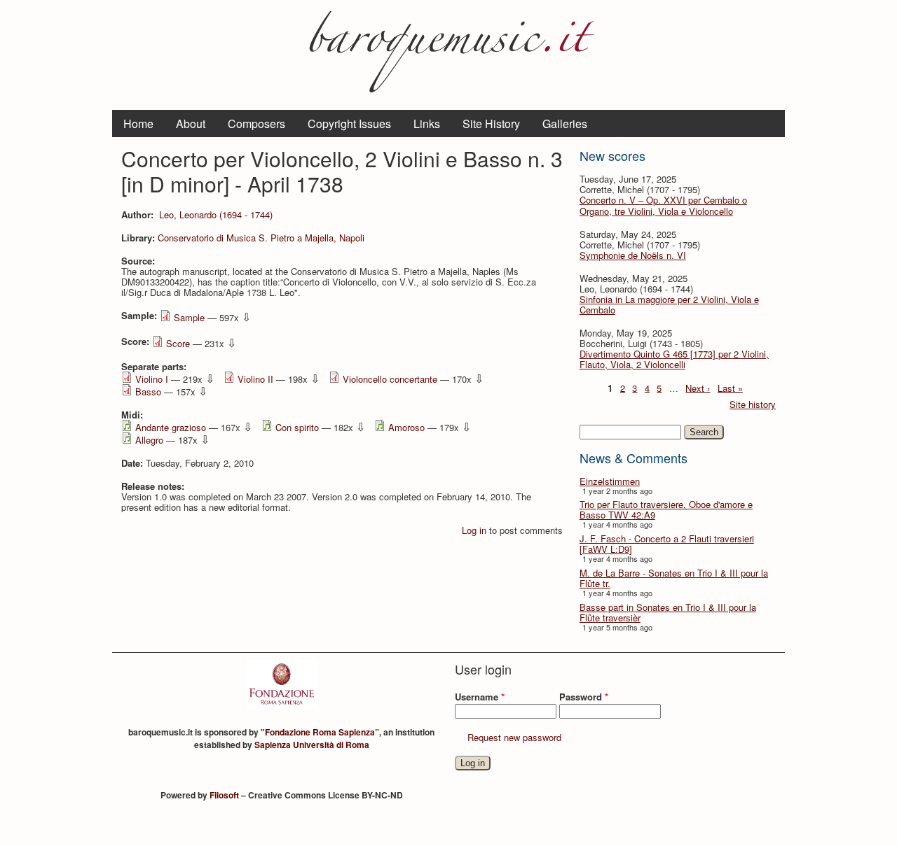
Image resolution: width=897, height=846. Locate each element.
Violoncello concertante (390, 379)
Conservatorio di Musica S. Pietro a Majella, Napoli (261, 237)
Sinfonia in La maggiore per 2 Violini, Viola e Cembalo (669, 304)
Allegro (149, 439)
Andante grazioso (170, 427)
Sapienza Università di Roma (311, 744)
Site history (753, 404)
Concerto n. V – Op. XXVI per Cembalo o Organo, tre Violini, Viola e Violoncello (663, 205)
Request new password (514, 737)
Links (426, 123)
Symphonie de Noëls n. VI (633, 255)
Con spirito (297, 427)
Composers (256, 123)
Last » (730, 387)
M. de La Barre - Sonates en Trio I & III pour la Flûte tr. (674, 577)
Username (480, 696)
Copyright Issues (349, 123)
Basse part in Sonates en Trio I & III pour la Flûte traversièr (668, 612)
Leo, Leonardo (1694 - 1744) (216, 214)
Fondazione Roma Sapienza (320, 732)
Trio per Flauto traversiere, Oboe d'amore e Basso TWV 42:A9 (666, 509)
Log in (474, 530)
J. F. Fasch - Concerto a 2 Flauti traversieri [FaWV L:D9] (667, 543)
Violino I (151, 379)
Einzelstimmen (610, 481)
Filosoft (224, 795)
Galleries (564, 123)
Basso (148, 391)
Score (178, 343)
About (190, 123)
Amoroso (406, 427)
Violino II (255, 379)
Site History (491, 123)
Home (138, 123)
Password (583, 696)
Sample (189, 317)
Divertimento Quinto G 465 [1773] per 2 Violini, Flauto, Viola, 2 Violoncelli (674, 359)
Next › (697, 387)
